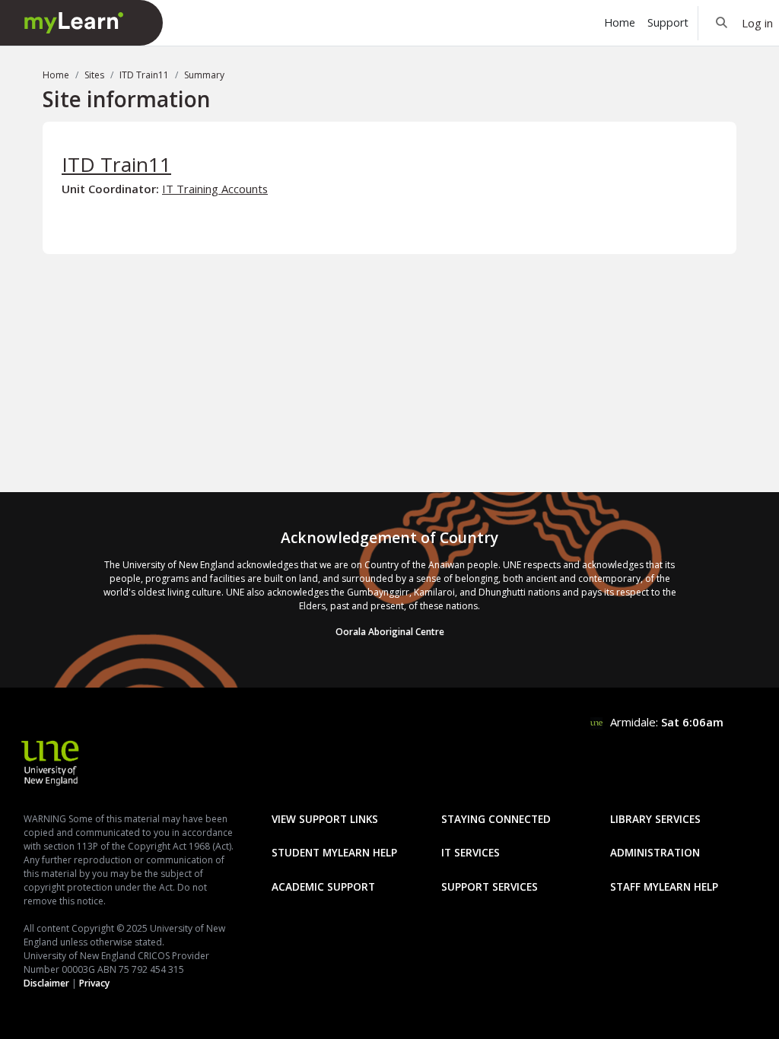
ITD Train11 (144, 74)
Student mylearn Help (334, 852)
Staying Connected (496, 819)
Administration (655, 852)
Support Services (489, 886)
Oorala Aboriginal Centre (389, 631)
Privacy (94, 983)
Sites (94, 74)
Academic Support (323, 886)
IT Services (470, 852)
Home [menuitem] (619, 22)
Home (56, 74)
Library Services (655, 819)
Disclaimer (46, 983)
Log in (757, 22)
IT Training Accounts (215, 188)
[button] (721, 23)
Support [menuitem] (667, 22)
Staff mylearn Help (664, 886)
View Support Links (325, 819)
